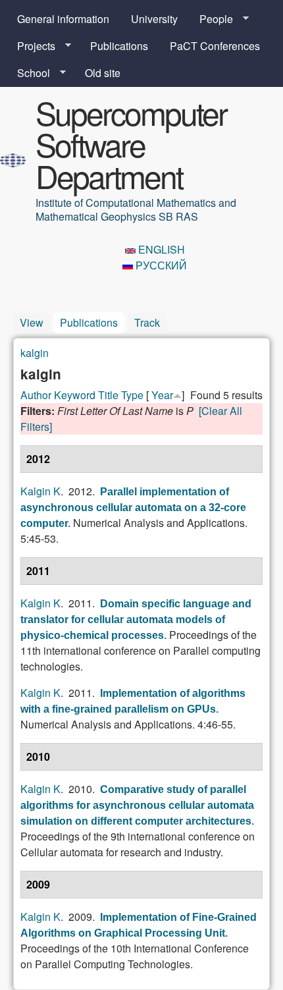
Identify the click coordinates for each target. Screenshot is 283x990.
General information (63, 18)
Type (132, 394)
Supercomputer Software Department (131, 144)
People (211, 19)
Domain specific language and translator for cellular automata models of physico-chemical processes (135, 619)
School (28, 73)
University (154, 18)
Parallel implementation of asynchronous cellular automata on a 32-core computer (133, 507)
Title (108, 394)
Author (35, 394)
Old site (102, 72)
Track (147, 322)
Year (162, 394)
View (31, 322)
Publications (119, 45)
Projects (31, 46)
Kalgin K (40, 491)
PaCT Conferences (215, 45)
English (160, 249)
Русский (160, 265)
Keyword (74, 394)
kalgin (34, 352)
